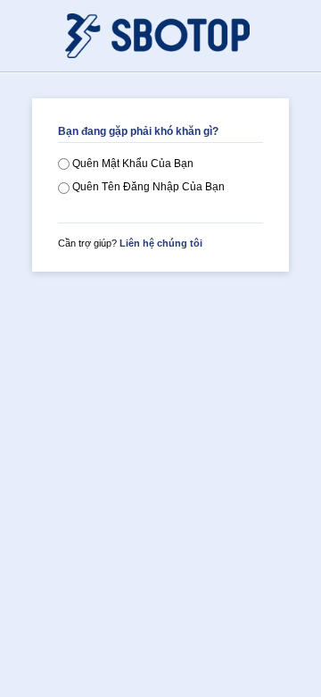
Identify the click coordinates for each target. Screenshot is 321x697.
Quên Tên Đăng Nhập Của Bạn (147, 187)
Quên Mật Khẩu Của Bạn (131, 163)
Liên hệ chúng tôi (160, 243)
